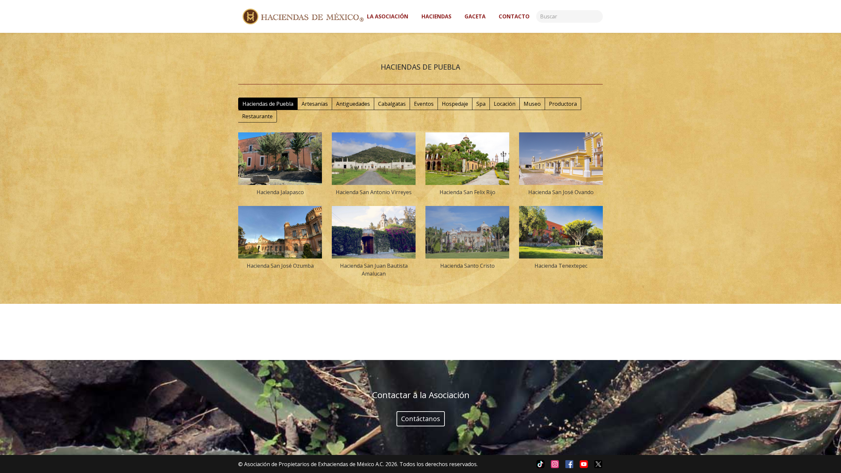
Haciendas (436, 16)
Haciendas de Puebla (267, 103)
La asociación (387, 16)
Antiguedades (353, 103)
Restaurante (257, 116)
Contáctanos (420, 418)
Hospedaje (455, 103)
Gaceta (475, 16)
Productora (563, 103)
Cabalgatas (392, 103)
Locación (504, 103)
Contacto (514, 16)
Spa (481, 103)
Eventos (424, 103)
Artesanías (315, 103)
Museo (532, 103)
